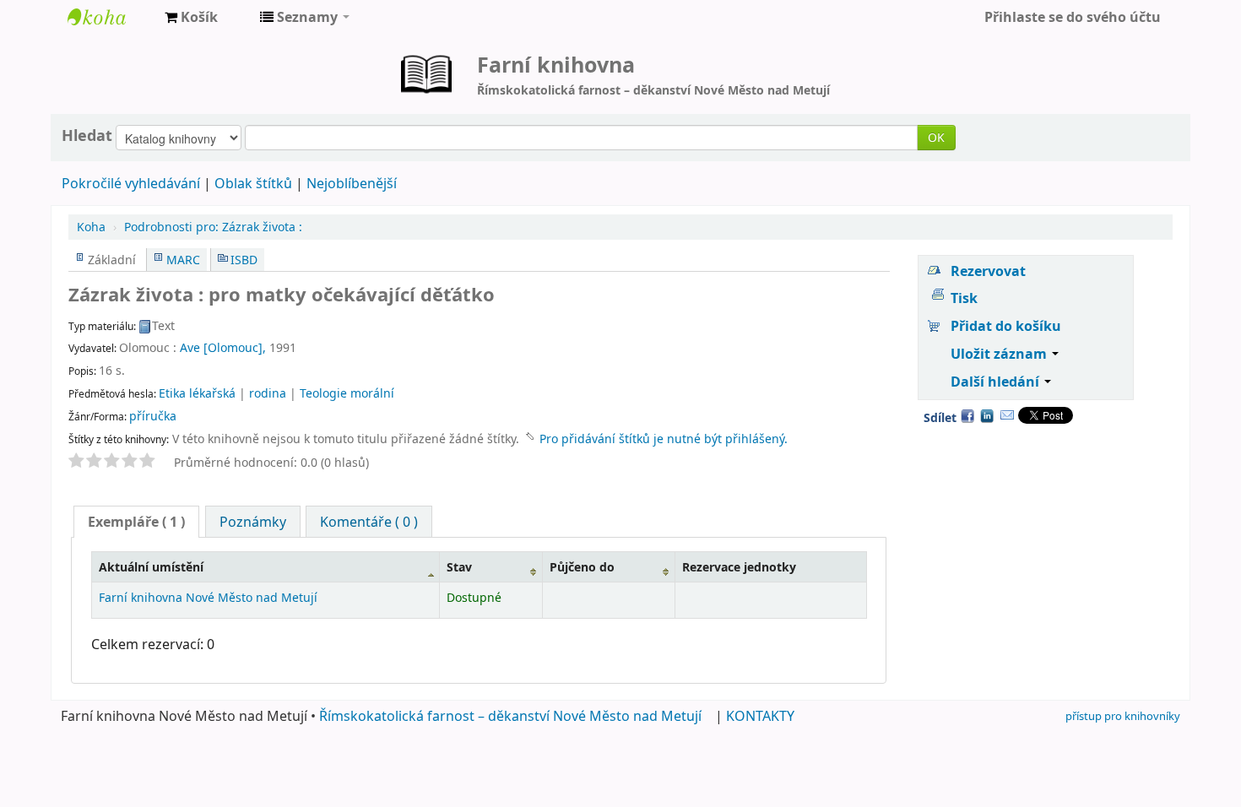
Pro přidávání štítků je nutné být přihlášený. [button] (663, 439)
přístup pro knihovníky (1122, 715)
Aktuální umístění (151, 567)
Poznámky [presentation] (252, 521)
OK (936, 137)
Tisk (964, 298)
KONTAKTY (760, 716)
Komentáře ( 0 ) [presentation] (369, 521)
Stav (459, 567)
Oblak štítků (253, 183)
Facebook (967, 415)
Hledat (87, 135)
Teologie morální (347, 393)
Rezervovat (988, 271)
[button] (191, 17)
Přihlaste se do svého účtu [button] (1072, 17)
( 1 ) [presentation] (136, 521)
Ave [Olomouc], (223, 347)
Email (1007, 415)
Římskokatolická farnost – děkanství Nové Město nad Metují (510, 716)
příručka (152, 416)
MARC (183, 260)
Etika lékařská (197, 393)
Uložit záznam (1000, 353)
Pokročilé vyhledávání (131, 183)
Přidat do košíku (1006, 326)
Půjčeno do (582, 567)
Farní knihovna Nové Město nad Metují (110, 17)
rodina (267, 393)
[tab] (136, 522)
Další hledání (997, 381)
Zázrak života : (213, 227)
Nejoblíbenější (351, 183)
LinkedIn (986, 415)
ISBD (243, 260)
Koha (91, 227)
